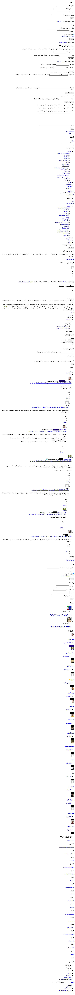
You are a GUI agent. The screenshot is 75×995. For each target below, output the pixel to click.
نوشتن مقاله (68, 184)
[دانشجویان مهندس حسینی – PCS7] (69, 621)
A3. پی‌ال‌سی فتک (71, 941)
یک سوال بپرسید (70, 195)
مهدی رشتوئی (71, 693)
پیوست (72, 90)
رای (70, 371)
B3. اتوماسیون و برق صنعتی (25, 282)
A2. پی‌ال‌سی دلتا (71, 921)
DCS (67, 162)
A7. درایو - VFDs (71, 880)
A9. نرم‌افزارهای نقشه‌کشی (69, 887)
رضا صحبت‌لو (71, 720)
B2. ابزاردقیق (72, 907)
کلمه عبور (72, 12)
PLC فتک (66, 159)
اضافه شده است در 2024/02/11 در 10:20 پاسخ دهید (50, 461)
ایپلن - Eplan (65, 173)
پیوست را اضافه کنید (70, 93)
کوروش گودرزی (70, 733)
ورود (73, 133)
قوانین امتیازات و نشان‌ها (65, 979)
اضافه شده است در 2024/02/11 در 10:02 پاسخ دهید (50, 383)
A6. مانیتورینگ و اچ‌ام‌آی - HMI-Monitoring (66, 847)
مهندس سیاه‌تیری (70, 653)
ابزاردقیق (66, 171)
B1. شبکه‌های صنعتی (70, 900)
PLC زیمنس (66, 155)
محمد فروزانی (71, 639)
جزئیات (72, 88)
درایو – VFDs (65, 166)
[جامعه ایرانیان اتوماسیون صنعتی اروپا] (69, 610)
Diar (73, 773)
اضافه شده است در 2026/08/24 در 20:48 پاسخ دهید (50, 536)
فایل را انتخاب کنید (70, 342)
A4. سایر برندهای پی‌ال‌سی (69, 914)
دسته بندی (71, 74)
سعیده (72, 760)
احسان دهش (71, 786)
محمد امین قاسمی (69, 827)
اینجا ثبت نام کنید (63, 42)
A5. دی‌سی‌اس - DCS (70, 927)
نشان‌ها (69, 186)
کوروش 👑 (71, 679)
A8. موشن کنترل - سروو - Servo (69, 934)
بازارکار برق (66, 179)
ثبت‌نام (70, 133)
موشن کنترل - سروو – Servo (62, 168)
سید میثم (72, 706)
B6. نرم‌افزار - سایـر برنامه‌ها (69, 854)
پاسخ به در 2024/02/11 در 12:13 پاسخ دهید (50, 490)
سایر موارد (66, 181)
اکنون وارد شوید (60, 21)
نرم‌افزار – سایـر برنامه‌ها (63, 175)
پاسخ (67, 398)
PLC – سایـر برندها (64, 160)
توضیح (72, 125)
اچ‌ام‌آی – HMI (65, 164)
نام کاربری (71, 6)
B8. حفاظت (72, 954)
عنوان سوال (71, 71)
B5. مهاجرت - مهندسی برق (70, 947)
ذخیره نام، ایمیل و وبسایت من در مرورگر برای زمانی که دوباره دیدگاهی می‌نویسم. (53, 361)
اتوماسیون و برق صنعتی (63, 153)
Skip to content (70, 131)
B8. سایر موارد (72, 860)
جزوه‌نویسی (68, 188)
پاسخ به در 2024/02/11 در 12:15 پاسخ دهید (47, 431)
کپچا (73, 55)
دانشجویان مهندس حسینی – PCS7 (61, 626)
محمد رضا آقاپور (70, 666)
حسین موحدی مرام (69, 746)
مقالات (69, 182)
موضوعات (69, 151)
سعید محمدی (71, 813)
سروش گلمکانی (70, 800)
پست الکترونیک (70, 9)
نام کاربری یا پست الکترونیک (67, 28)
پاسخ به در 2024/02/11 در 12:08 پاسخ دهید (50, 407)
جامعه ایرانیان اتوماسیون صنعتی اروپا (60, 615)
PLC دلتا (66, 157)
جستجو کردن (71, 191)
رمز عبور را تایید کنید (69, 15)
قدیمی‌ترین (68, 373)
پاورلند (72, 141)
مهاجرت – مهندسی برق (63, 177)
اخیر (70, 374)
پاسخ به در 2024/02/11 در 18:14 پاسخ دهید (47, 514)
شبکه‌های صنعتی (64, 170)
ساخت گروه (68, 975)
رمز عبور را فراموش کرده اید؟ (67, 36)
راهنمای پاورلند (67, 977)
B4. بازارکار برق (72, 894)
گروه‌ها (69, 974)
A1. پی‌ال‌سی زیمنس (70, 840)
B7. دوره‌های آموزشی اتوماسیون (68, 867)
